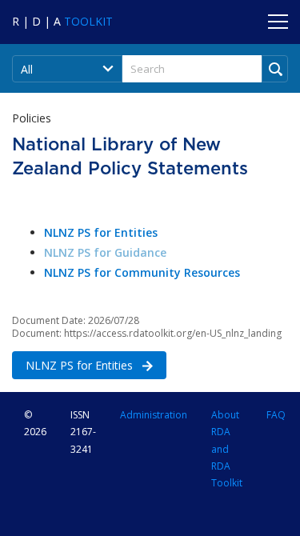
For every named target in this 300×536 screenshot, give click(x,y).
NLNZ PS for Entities (74, 365)
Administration (153, 415)
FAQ (276, 415)
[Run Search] (275, 68)
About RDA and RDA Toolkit (226, 449)
